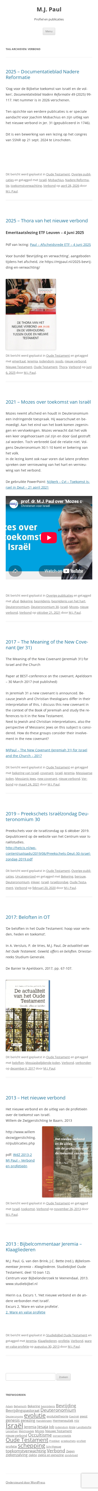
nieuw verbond (75, 361)
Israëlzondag (59, 882)
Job (51, 1426)
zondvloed (71, 1455)
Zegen (70, 1451)
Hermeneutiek (63, 1420)
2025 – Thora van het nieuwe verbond (47, 220)
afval (15, 601)
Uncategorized (25, 876)
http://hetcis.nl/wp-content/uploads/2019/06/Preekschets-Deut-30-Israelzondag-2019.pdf (48, 853)
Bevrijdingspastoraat (22, 1410)
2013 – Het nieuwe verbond (35, 1097)
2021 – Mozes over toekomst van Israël (48, 402)
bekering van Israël (25, 773)
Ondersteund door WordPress (25, 1482)
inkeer (35, 882)
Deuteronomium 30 (45, 607)
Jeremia (32, 361)
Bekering (26, 601)
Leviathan (12, 1431)
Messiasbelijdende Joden (42, 1063)
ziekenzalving (17, 1454)
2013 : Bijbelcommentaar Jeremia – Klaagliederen (44, 1247)
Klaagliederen (47, 1341)
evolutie (35, 1415)
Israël (43, 180)
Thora (63, 367)
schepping (31, 1445)
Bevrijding (66, 1405)
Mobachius (56, 180)
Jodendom (46, 361)
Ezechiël (74, 1416)
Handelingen (44, 1420)
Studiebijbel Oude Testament (66, 1335)
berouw (80, 876)
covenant (47, 773)
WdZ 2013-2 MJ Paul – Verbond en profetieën (20, 1160)
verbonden (83, 1063)
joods (59, 361)
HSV (76, 1420)
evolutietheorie (57, 1416)
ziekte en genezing (51, 1455)
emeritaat (19, 361)
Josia (72, 1427)
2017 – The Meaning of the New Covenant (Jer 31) (47, 645)
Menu (49, 31)
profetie (63, 1341)
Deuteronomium (17, 607)
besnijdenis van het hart (68, 601)
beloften (18, 1063)
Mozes (73, 607)
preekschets (68, 1441)
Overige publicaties (59, 595)
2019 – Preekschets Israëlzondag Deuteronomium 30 (47, 816)
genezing (28, 1420)
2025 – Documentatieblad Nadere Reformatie (42, 74)
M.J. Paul (49, 9)
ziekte (33, 1455)
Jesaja (42, 1426)
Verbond (49, 185)
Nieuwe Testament (19, 367)
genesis (13, 1420)
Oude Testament (58, 174)
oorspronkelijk (62, 1435)
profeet (81, 1441)
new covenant (47, 778)
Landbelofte (83, 1427)
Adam (9, 1406)
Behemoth (20, 1406)
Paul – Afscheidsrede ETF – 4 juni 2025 (60, 244)
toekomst (28, 1209)
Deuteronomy (14, 1416)
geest (84, 1416)
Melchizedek (26, 1431)
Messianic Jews (25, 778)
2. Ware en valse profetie (25, 1312)
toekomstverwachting (26, 185)
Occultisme (40, 1435)
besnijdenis (42, 601)
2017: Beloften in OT (28, 917)
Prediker (54, 1441)
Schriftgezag (53, 1446)
